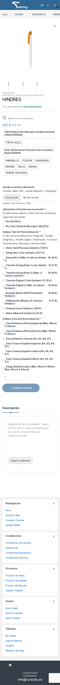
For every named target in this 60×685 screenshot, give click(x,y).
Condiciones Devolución (18, 552)
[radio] (13, 142)
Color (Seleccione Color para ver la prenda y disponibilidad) (28, 151)
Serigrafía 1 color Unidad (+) (25, 252)
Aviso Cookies (13, 618)
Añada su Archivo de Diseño (18, 187)
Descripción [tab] (10, 408)
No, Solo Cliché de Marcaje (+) (26, 226)
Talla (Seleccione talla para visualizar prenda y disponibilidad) (29, 133)
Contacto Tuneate (15, 520)
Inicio (5, 14)
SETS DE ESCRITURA (34, 95)
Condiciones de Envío (17, 557)
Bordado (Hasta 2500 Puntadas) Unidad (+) (31, 294)
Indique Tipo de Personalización (21, 231)
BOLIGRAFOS (39, 14)
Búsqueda (42, 5)
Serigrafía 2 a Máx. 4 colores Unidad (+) (31, 259)
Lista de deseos (14, 640)
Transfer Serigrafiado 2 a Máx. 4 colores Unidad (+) (31, 274)
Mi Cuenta (11, 635)
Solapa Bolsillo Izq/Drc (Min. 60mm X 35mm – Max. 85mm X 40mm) (30, 368)
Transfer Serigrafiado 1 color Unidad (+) (31, 266)
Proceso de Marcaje (16, 585)
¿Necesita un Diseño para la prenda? (24, 209)
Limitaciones (12, 547)
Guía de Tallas (13, 515)
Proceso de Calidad (16, 580)
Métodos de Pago (15, 650)
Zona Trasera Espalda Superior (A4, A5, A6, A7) (30, 345)
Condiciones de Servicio (18, 542)
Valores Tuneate (14, 590)
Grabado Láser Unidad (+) (23, 308)
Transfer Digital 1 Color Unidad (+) (28, 280)
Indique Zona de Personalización (22, 318)
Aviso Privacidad (14, 613)
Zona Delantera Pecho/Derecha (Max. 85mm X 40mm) (30, 332)
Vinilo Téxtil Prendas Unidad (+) (26, 248)
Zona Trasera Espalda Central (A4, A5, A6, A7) (29, 352)
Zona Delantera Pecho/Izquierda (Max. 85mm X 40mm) (31, 325)
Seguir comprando (20, 460)
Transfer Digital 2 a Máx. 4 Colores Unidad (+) (31, 286)
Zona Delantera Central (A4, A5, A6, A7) (28, 338)
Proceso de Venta (15, 575)
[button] (54, 26)
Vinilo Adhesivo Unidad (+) (23, 313)
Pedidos (10, 645)
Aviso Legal (11, 608)
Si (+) (12, 221)
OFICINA (19, 14)
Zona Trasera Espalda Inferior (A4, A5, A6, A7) (29, 360)
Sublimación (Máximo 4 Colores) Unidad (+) (31, 302)
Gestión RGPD (13, 525)
